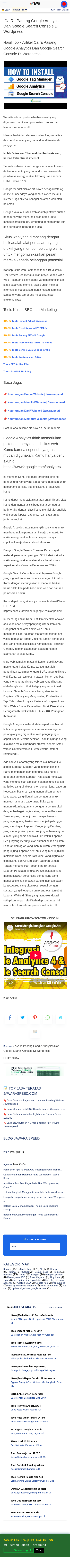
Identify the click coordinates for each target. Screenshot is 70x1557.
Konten (7, 1269)
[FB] (10, 1019)
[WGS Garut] (35, 1076)
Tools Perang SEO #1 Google (24, 335)
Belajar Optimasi (54, 1274)
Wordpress (55, 1269)
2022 (6, 1152)
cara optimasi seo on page (21, 1285)
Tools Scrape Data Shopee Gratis (26, 349)
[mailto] (35, 1033)
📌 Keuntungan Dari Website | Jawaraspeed (31, 410)
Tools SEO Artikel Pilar (16, 364)
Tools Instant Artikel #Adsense (25, 321)
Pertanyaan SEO (16, 1277)
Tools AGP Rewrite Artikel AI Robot (27, 342)
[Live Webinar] (64, 4)
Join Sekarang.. (18, 1550)
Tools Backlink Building (17, 371)
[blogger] (22, 1019)
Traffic (21, 1274)
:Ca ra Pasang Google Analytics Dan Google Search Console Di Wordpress (31, 26)
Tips (5, 1280)
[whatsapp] (47, 1019)
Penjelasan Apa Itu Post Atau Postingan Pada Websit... (32, 1169)
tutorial (12, 1271)
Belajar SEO (41, 1271)
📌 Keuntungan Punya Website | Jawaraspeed (33, 394)
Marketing (25, 1269)
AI (40, 1269)
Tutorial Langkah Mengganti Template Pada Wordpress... (34, 1192)
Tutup (39, 1550)
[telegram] (60, 1019)
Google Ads (41, 1282)
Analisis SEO (23, 1282)
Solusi (25, 1271)
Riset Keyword (37, 1277)
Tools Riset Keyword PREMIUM (25, 328)
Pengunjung (58, 1282)
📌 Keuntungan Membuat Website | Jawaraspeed (34, 418)
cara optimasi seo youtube (26, 1280)
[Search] (57, 1245)
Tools (56, 1271)
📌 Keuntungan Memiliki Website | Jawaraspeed (34, 402)
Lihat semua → (57, 1307)
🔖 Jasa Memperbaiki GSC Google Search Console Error (34, 1109)
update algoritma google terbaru (29, 1288)
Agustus (7, 1164)
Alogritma (54, 1277)
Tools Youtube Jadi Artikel (22, 357)
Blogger (34, 1274)
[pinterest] (35, 1019)
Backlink (7, 1274)
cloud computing (49, 1285)
